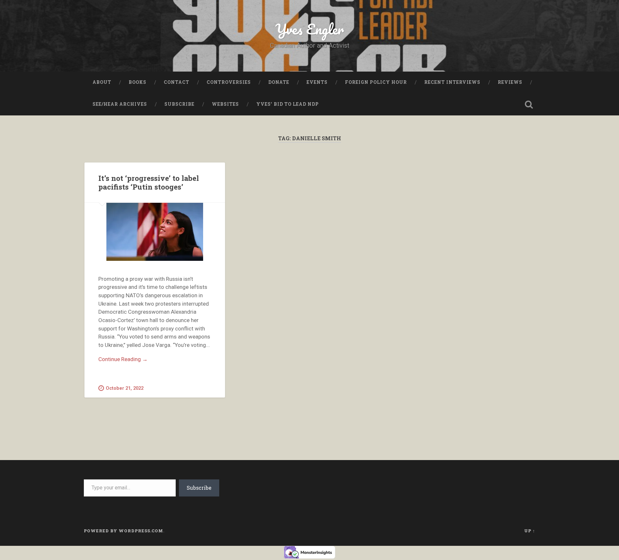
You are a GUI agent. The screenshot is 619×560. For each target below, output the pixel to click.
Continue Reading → (123, 359)
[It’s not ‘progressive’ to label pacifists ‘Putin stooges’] (154, 232)
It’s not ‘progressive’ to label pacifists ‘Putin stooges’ (148, 182)
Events (317, 82)
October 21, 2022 (124, 388)
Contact (176, 82)
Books (137, 82)
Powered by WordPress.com (123, 530)
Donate (278, 82)
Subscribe (179, 104)
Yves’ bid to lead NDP (287, 104)
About (102, 82)
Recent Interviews (452, 82)
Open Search (528, 104)
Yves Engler (309, 28)
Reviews (510, 82)
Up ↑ (529, 530)
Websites (225, 104)
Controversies (229, 82)
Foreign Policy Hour (376, 82)
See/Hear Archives (120, 104)
